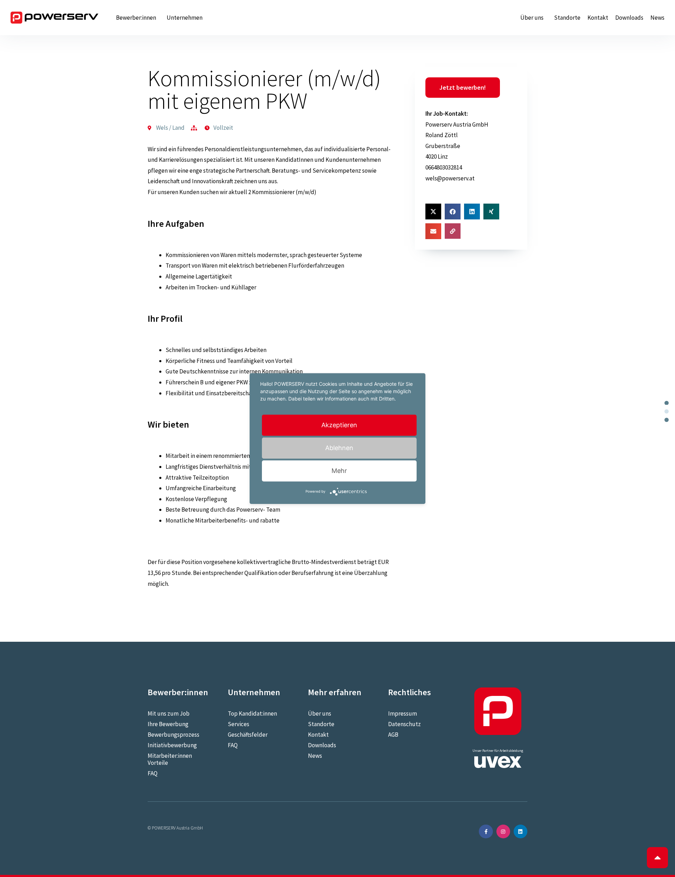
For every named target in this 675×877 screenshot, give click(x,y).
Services (238, 724)
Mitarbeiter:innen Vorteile (170, 759)
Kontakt (597, 17)
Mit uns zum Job (168, 713)
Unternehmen (184, 17)
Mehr (339, 470)
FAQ (153, 773)
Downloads (629, 17)
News (657, 17)
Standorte (567, 17)
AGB (393, 734)
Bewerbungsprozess (173, 734)
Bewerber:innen (136, 17)
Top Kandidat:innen (252, 713)
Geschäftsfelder (248, 734)
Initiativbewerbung (172, 745)
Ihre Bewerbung (168, 724)
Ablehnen (339, 448)
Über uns (532, 17)
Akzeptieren (339, 425)
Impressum (402, 713)
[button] (433, 211)
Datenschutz (404, 724)
